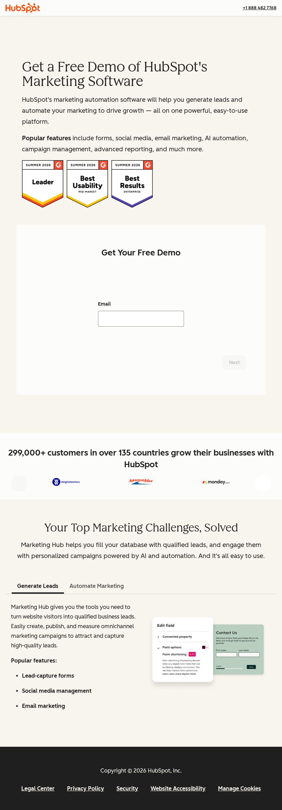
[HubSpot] (23, 8)
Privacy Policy (85, 788)
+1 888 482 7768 (259, 7)
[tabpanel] (141, 659)
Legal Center (38, 788)
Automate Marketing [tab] (96, 586)
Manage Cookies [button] (239, 788)
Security (127, 788)
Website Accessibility (178, 788)
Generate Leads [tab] (37, 586)
